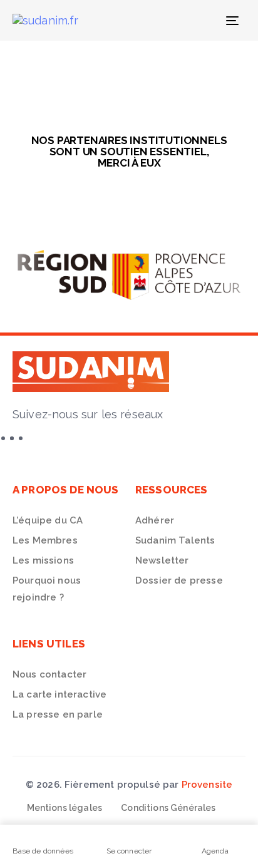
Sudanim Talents (175, 540)
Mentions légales (65, 808)
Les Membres (45, 540)
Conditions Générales (168, 808)
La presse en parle (58, 714)
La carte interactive (59, 694)
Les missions (43, 560)
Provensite (207, 784)
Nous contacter (49, 674)
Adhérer (154, 520)
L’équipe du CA (48, 520)
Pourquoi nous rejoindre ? (47, 589)
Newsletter (162, 560)
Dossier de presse (179, 580)
